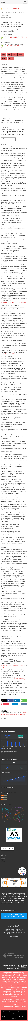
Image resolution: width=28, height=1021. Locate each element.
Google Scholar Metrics (8, 787)
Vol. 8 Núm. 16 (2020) (6, 12)
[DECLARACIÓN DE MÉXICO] (14, 882)
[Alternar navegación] (25, 2)
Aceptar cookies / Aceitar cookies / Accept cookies (14, 1012)
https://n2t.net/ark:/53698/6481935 (11, 8)
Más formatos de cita (7, 139)
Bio (1, 39)
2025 (14, 762)
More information (14, 1008)
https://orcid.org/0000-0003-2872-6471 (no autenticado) (15, 37)
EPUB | (4, 58)
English (3, 858)
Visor (15, 55)
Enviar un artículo (8, 848)
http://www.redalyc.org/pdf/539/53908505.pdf (14, 679)
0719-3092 (19, 965)
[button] (4, 700)
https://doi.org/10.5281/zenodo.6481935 (10, 136)
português (3, 861)
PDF (3, 55)
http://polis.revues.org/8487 (8, 354)
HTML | (11, 58)
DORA (11, 896)
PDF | (20, 55)
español (3, 859)
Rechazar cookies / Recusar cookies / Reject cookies (14, 1017)
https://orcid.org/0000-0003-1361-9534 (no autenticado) (15, 45)
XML (9, 55)
